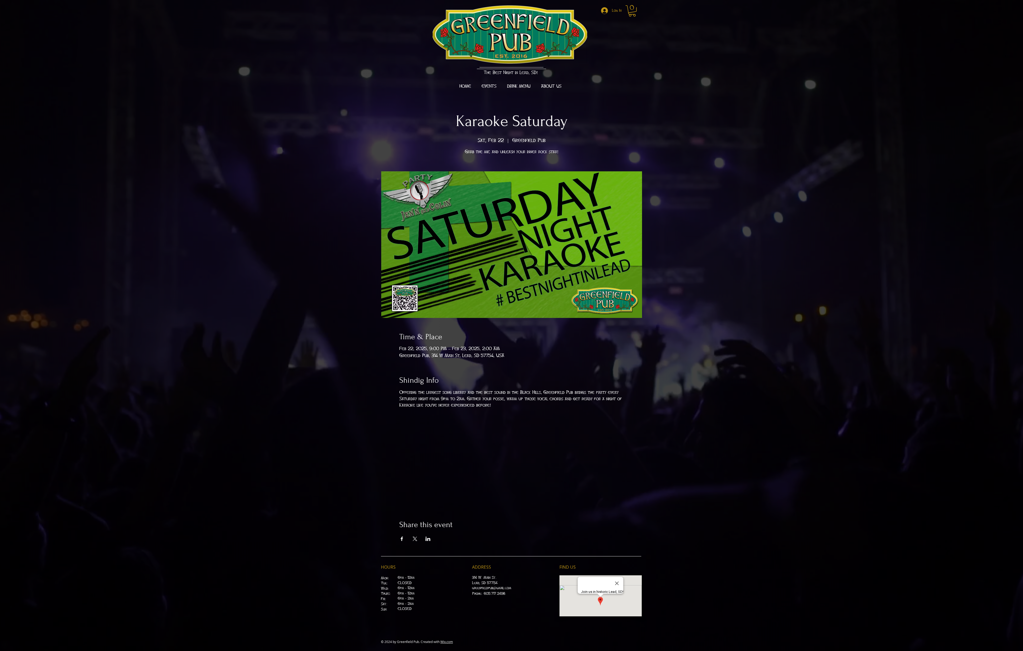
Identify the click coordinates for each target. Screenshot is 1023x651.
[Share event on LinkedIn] (428, 539)
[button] (632, 11)
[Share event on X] (414, 539)
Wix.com (446, 642)
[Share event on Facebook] (401, 539)
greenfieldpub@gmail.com (491, 588)
